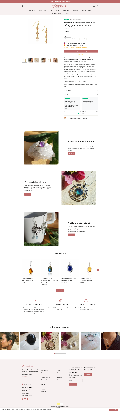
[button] (97, 112)
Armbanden (76, 10)
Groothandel (44, 382)
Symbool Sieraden (86, 10)
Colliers (59, 382)
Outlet (66, 13)
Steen (66, 36)
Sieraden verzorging (46, 377)
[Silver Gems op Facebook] (25, 399)
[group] (9, 340)
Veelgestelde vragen (46, 379)
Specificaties (68, 90)
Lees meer (24, 376)
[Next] (98, 270)
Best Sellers (32, 10)
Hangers (51, 10)
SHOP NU (71, 153)
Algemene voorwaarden (46, 367)
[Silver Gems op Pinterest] (27, 399)
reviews (66, 94)
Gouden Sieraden (42, 10)
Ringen (58, 10)
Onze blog (88, 374)
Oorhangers (66, 10)
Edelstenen (43, 391)
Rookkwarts (75, 39)
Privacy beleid (44, 370)
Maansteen (67, 39)
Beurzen (43, 384)
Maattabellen (44, 375)
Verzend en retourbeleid (47, 372)
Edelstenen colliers (57, 13)
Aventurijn (83, 39)
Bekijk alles (60, 290)
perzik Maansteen (80, 59)
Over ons (43, 386)
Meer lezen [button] (54, 409)
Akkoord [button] (114, 409)
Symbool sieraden (61, 379)
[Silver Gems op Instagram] (22, 399)
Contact (43, 389)
